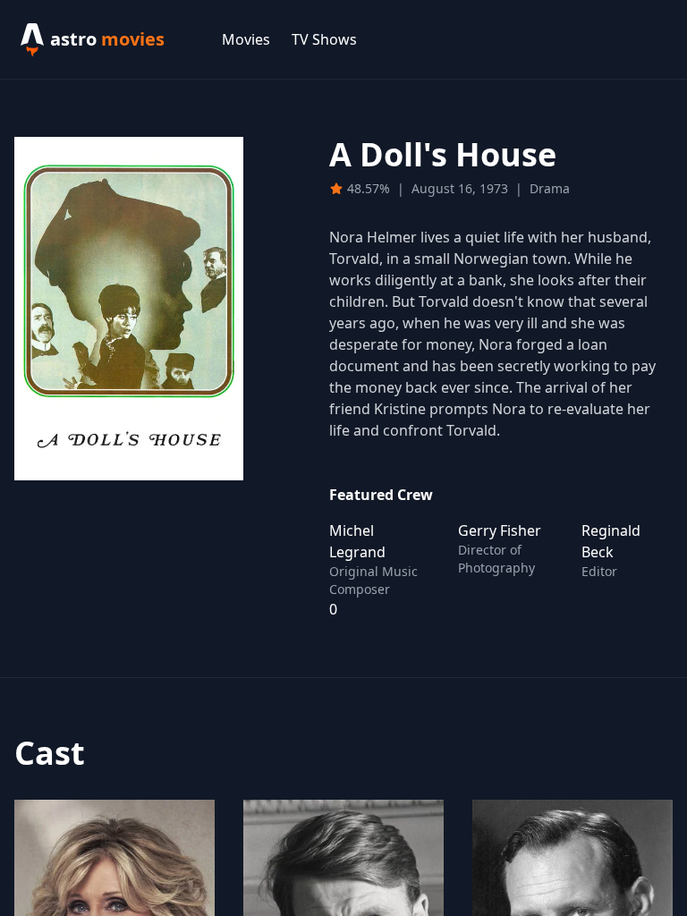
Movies (246, 39)
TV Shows (324, 39)
